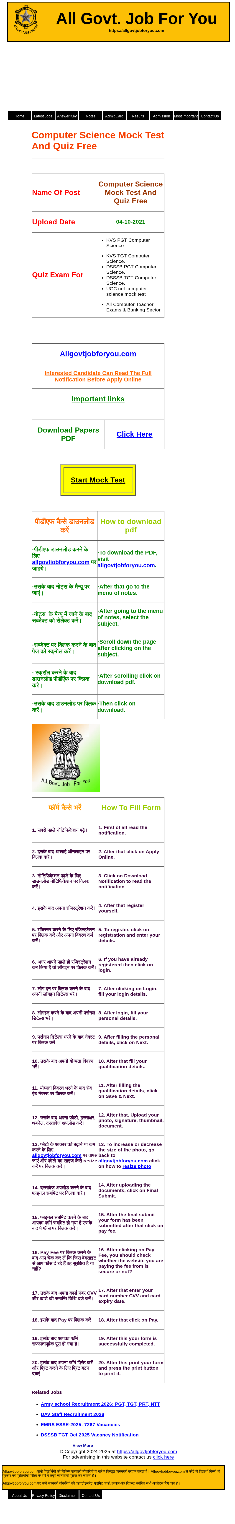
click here (163, 1456)
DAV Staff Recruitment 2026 (72, 1414)
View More (83, 1445)
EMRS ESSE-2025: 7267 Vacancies (80, 1424)
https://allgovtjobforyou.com (147, 1451)
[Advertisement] (118, 76)
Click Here (134, 434)
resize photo (137, 1166)
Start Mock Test (98, 480)
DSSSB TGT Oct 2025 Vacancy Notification (90, 1434)
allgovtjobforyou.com (60, 562)
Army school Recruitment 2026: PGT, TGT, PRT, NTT (100, 1404)
